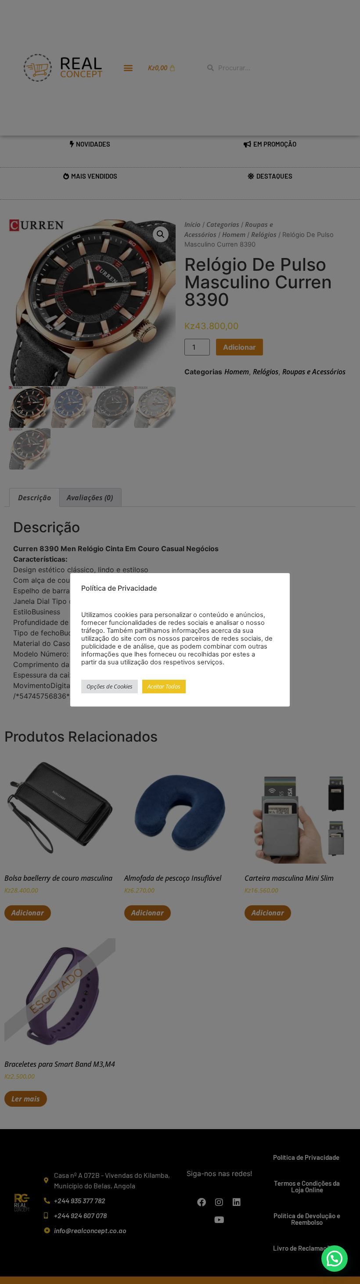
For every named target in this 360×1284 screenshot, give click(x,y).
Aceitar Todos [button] (164, 686)
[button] (334, 1258)
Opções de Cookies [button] (109, 686)
